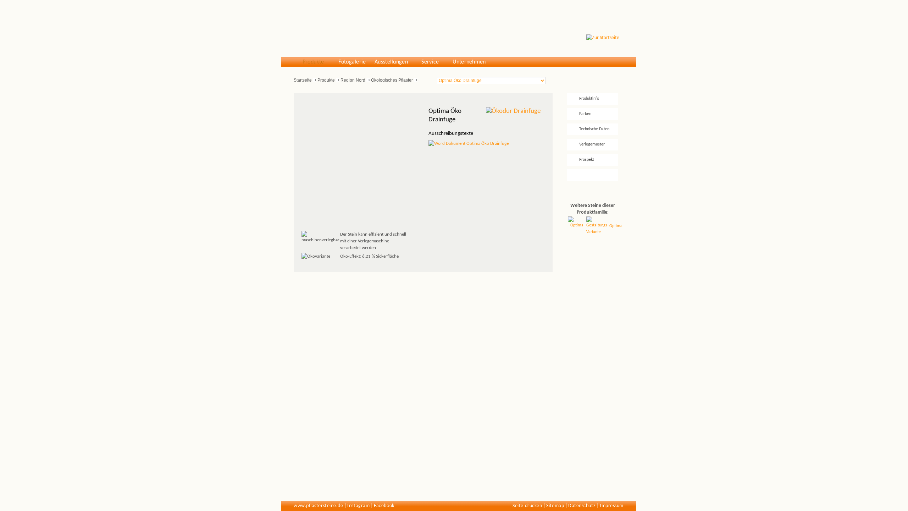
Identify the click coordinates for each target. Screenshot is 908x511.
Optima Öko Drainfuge (487, 143)
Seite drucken (527, 506)
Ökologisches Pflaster (392, 80)
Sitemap (555, 506)
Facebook (384, 506)
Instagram (358, 506)
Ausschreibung (591, 175)
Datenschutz (582, 506)
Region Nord (352, 80)
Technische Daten (594, 129)
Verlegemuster (592, 144)
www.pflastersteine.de (318, 506)
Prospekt (586, 160)
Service (430, 62)
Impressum (612, 506)
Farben (585, 114)
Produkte (313, 62)
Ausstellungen (391, 62)
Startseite (303, 80)
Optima (615, 226)
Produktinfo (589, 99)
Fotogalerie (352, 62)
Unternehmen (469, 62)
